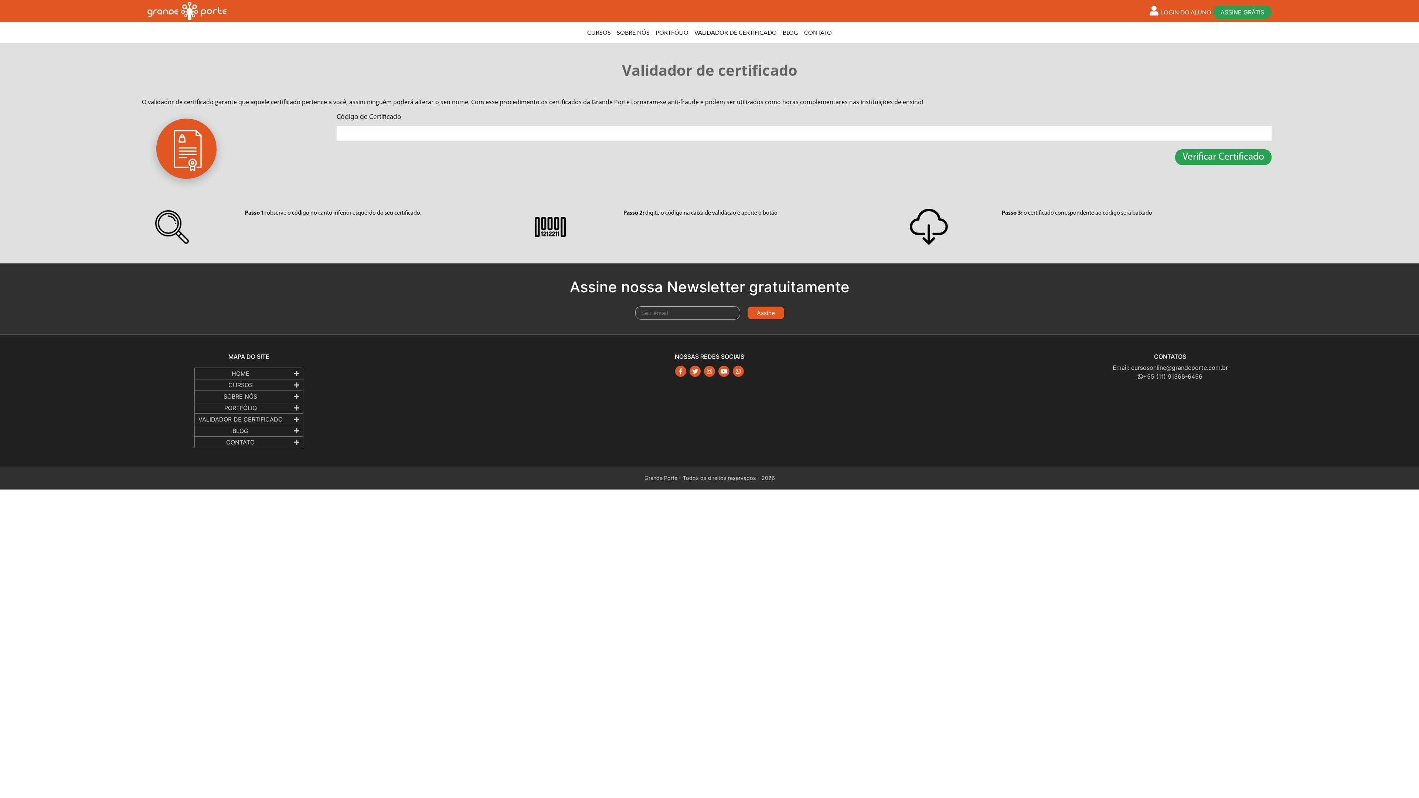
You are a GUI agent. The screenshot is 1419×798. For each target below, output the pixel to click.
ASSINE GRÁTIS (1242, 12)
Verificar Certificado (1223, 157)
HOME (240, 373)
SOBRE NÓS (633, 32)
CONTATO (818, 32)
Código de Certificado (369, 117)
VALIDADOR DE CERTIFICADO (735, 32)
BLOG (790, 32)
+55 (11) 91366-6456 (1172, 376)
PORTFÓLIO (672, 32)
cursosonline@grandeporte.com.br (1179, 367)
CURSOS (599, 32)
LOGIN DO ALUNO (1185, 12)
